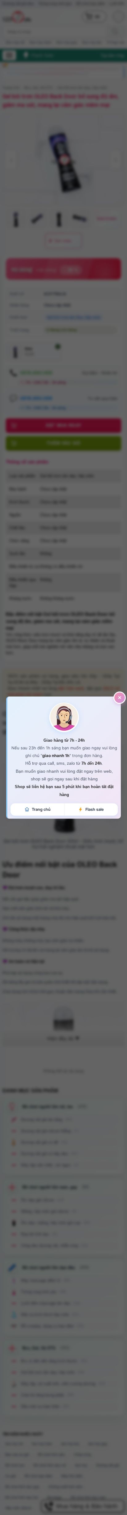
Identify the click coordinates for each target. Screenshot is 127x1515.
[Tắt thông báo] (119, 697)
